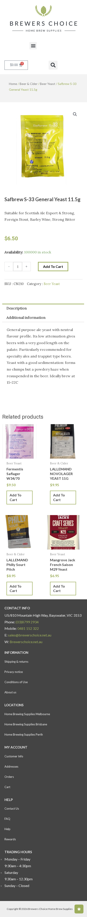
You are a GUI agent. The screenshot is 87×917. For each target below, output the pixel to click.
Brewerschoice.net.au (26, 642)
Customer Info (13, 756)
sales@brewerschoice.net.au (29, 635)
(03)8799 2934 (27, 622)
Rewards (10, 839)
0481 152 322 (28, 628)
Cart (7, 787)
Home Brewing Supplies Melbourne (27, 714)
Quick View (19, 454)
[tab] (43, 308)
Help (7, 829)
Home (13, 84)
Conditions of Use (16, 682)
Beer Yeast (47, 84)
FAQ (7, 819)
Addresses (11, 766)
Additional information (26, 317)
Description (16, 308)
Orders (9, 777)
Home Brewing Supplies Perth (23, 734)
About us (10, 692)
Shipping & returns (16, 661)
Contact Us (11, 808)
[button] (33, 45)
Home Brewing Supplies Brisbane (25, 724)
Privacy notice (13, 672)
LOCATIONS (13, 705)
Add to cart (53, 266)
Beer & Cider (28, 84)
